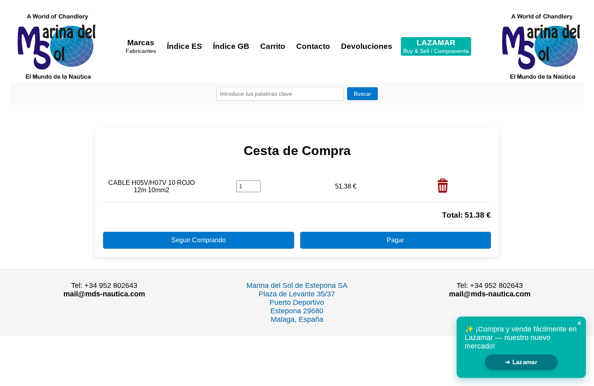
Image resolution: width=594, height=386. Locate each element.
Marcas (141, 46)
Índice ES (184, 46)
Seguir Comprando (198, 240)
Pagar (395, 240)
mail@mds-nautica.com (104, 294)
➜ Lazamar (521, 362)
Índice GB (231, 46)
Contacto (313, 46)
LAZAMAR (436, 46)
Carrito (272, 46)
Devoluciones (366, 46)
